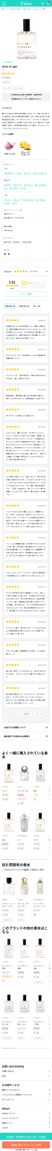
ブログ (5, 1127)
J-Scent (8, 62)
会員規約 (42, 1137)
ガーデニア (14, 188)
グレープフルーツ (40, 173)
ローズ (23, 188)
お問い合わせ (8, 1071)
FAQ (4, 1075)
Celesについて (8, 1113)
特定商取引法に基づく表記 (26, 1137)
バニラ (14, 203)
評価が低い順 (24, 306)
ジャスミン (28, 185)
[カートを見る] (47, 4)
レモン (19, 173)
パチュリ (16, 200)
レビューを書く (26, 294)
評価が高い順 (10, 306)
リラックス (26, 242)
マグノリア (17, 185)
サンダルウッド (28, 200)
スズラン (7, 185)
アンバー (7, 200)
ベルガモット (9, 173)
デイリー (16, 242)
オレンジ (27, 173)
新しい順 (36, 306)
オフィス (7, 242)
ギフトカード (8, 1099)
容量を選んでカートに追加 (26, 1145)
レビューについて (10, 1118)
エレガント (8, 217)
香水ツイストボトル (11, 1089)
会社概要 (9, 1137)
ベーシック (19, 217)
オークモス (40, 200)
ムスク (6, 203)
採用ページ (7, 1122)
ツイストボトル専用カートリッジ (17, 1094)
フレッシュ (8, 230)
